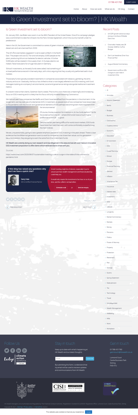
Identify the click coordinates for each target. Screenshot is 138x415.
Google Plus (19, 199)
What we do (110, 9)
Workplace (110, 329)
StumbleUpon (23, 199)
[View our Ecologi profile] (20, 359)
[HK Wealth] (18, 9)
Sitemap (20, 407)
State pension (111, 283)
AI (107, 90)
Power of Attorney (113, 242)
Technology (111, 293)
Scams (109, 273)
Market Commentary (114, 217)
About (84, 9)
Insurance (110, 187)
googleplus (25, 351)
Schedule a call (61, 187)
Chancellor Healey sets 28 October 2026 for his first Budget (117, 47)
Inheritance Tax (112, 181)
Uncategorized (112, 303)
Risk (108, 263)
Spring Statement (113, 278)
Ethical (109, 156)
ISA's (108, 202)
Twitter (8, 199)
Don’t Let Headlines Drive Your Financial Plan (118, 57)
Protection (110, 253)
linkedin (19, 351)
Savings (109, 268)
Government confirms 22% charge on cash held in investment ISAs (117, 72)
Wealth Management (114, 308)
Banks (109, 105)
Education (110, 136)
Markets (109, 222)
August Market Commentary (118, 64)
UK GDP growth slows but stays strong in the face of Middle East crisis (119, 36)
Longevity (110, 212)
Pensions (110, 232)
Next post (87, 207)
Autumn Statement (113, 100)
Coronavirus (111, 121)
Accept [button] (88, 412)
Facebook (11, 199)
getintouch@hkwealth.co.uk (121, 352)
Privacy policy (28, 407)
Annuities (110, 95)
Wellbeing (110, 313)
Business (110, 116)
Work (109, 324)
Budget (109, 110)
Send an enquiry (83, 187)
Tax (108, 288)
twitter (7, 351)
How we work (96, 9)
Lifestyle (109, 207)
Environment (111, 141)
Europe (109, 161)
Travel (109, 298)
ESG (108, 146)
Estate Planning (112, 151)
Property (110, 247)
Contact (131, 9)
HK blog (121, 9)
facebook (13, 351)
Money (109, 227)
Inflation (109, 176)
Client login (131, 2)
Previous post (16, 207)
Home (76, 9)
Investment (111, 197)
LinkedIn (15, 199)
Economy (110, 131)
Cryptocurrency (112, 126)
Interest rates (111, 192)
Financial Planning (113, 166)
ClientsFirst (38, 407)
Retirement (110, 258)
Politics (109, 237)
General (109, 171)
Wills (108, 318)
